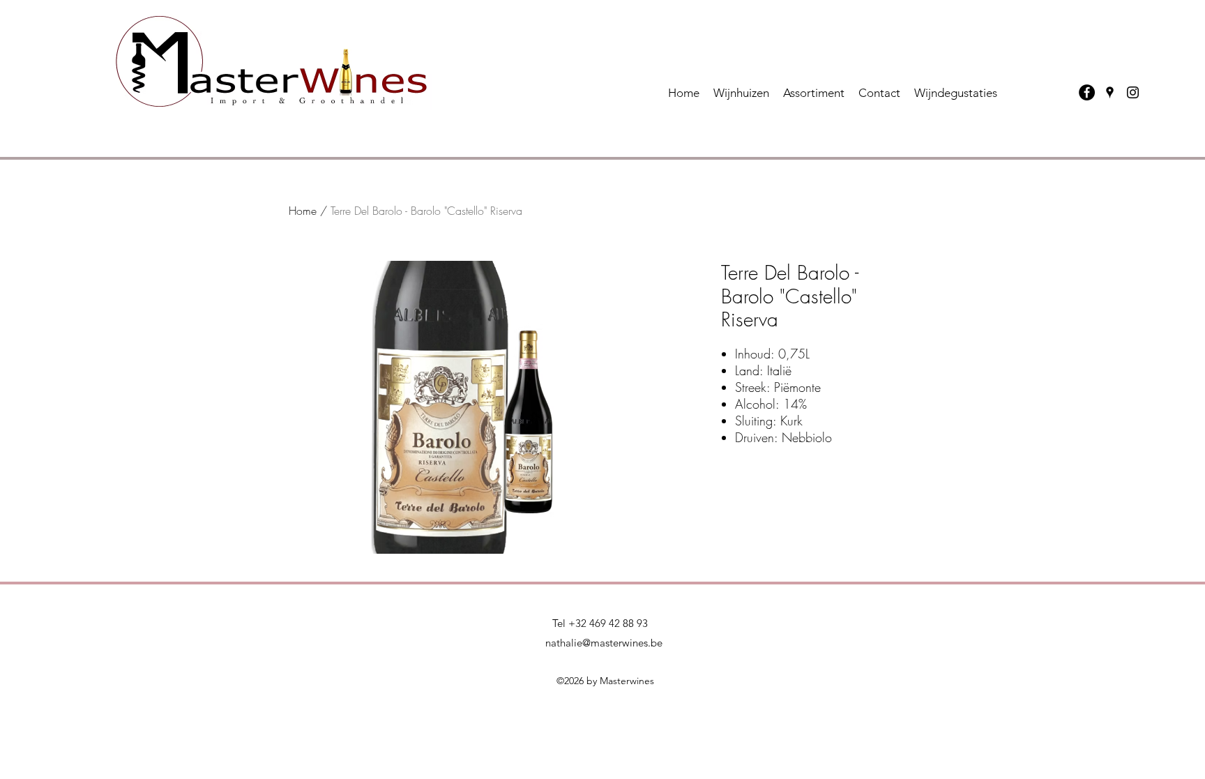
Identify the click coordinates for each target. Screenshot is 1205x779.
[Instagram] (1133, 92)
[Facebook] (1087, 92)
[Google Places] (1110, 92)
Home (303, 210)
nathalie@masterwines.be (603, 642)
